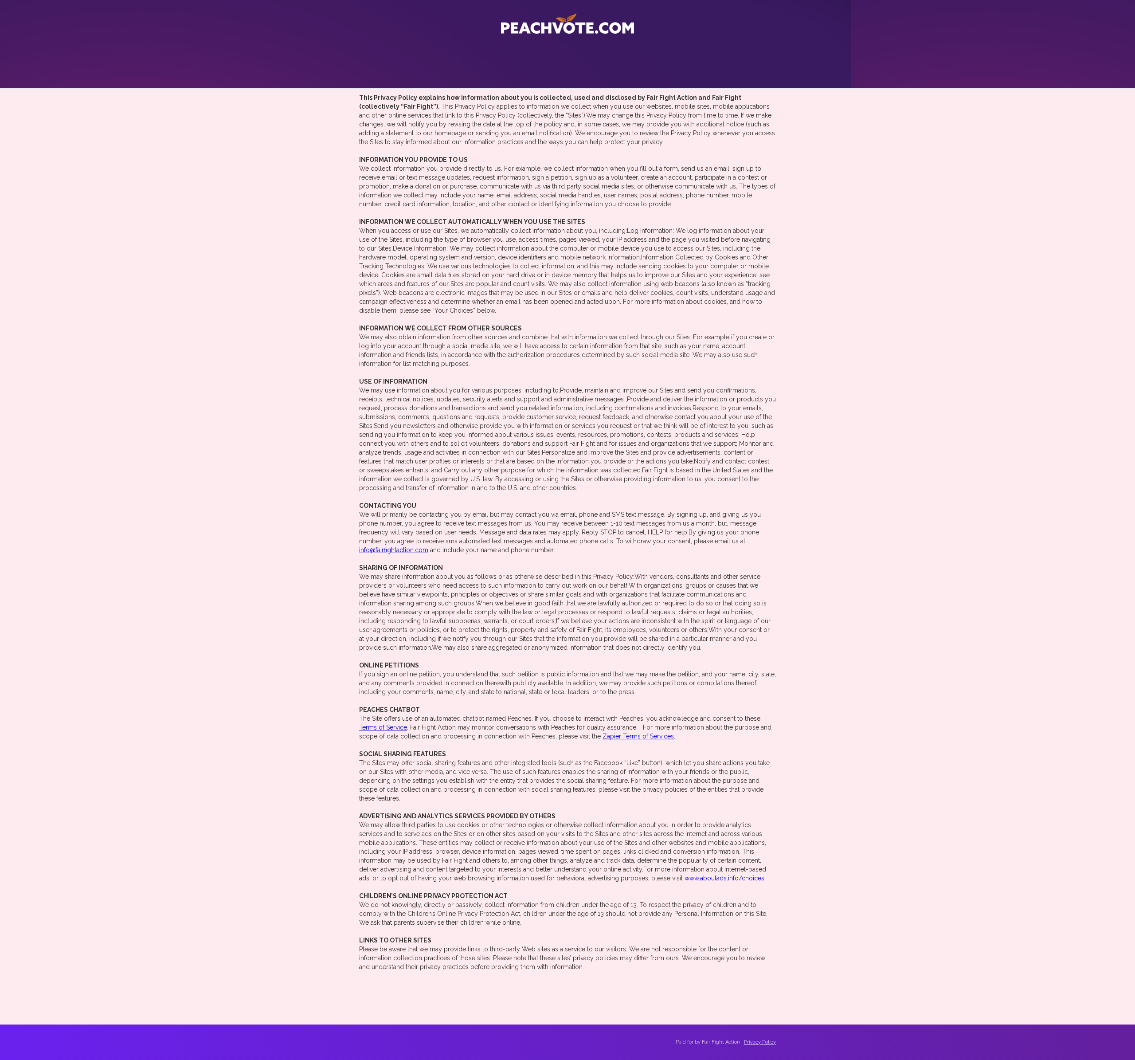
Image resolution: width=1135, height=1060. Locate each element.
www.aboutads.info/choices (724, 878)
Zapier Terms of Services (638, 736)
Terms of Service (383, 727)
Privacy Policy (760, 1042)
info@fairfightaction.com (393, 550)
